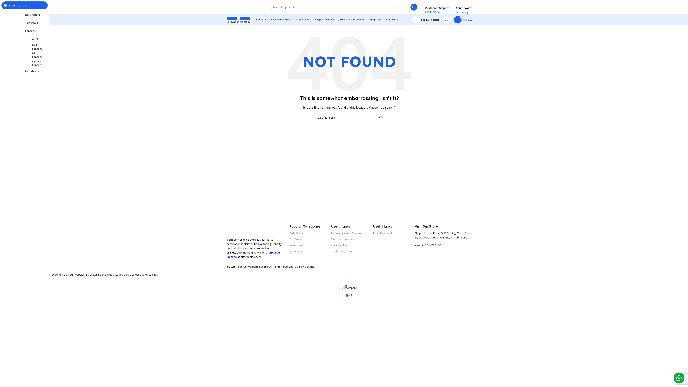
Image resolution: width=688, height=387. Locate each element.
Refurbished (296, 245)
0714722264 (432, 245)
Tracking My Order (342, 251)
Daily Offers (296, 233)
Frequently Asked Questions (347, 233)
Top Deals (295, 239)
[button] (679, 378)
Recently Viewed (382, 233)
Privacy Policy (339, 245)
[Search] (413, 7)
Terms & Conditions (342, 239)
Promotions (296, 251)
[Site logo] (244, 7)
